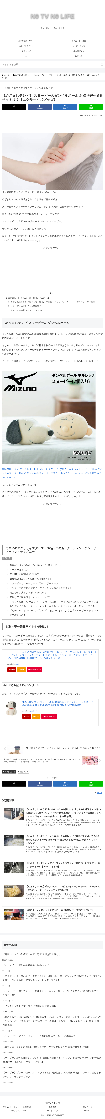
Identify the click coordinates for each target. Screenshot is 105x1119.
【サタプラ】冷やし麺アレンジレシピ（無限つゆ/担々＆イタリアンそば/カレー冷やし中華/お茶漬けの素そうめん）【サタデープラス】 (52, 1059)
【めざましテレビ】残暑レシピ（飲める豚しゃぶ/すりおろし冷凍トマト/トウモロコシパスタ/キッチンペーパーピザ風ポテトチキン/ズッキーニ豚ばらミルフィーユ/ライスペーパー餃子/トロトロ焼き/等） (52, 1021)
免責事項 (52, 1107)
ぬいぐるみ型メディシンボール (27, 310)
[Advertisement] (52, 124)
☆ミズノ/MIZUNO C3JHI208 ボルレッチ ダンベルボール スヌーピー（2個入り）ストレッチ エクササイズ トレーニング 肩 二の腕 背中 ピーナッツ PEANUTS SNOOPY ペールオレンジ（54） (52, 655)
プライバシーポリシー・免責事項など (18, 1107)
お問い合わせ (86, 1107)
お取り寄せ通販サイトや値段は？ (25, 306)
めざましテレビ (10, 772)
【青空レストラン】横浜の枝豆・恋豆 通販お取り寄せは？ (33, 954)
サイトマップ (52, 1111)
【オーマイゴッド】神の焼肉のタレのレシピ (26, 965)
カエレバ (18, 664)
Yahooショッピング (34, 669)
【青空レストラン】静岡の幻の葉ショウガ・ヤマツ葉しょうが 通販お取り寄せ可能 (45, 1047)
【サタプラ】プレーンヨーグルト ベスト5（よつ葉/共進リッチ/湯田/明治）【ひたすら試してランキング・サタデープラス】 (52, 1074)
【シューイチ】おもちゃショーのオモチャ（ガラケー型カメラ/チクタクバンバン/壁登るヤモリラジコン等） (52, 993)
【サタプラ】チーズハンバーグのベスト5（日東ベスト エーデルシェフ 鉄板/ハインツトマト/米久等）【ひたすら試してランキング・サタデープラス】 (52, 978)
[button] (102, 65)
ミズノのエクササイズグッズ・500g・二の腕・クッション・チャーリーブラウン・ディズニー (53, 302)
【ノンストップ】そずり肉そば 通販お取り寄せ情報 (29, 1006)
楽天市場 (12, 669)
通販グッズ (24, 772)
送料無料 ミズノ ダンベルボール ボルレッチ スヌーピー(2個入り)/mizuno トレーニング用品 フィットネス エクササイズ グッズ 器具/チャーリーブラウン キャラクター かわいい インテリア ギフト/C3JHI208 (52, 473)
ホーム (87, 1111)
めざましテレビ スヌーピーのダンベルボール (28, 298)
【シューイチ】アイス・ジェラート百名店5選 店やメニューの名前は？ (39, 1036)
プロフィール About (18, 1111)
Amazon (21, 669)
